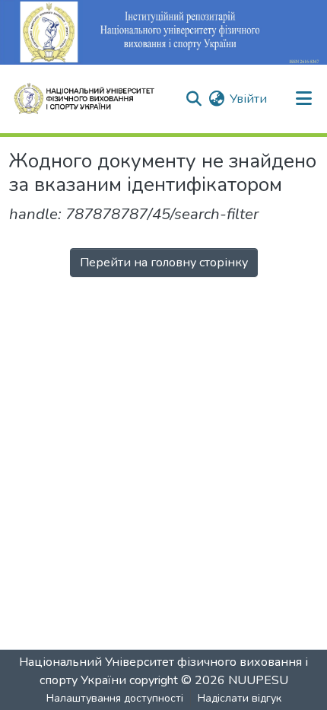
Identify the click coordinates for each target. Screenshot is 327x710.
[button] (90, 99)
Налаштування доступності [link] (114, 698)
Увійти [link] (248, 99)
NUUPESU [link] (258, 680)
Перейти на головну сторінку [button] (164, 262)
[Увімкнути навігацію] (303, 98)
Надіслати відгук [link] (239, 698)
